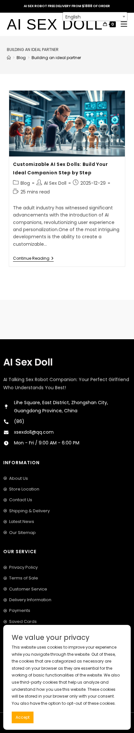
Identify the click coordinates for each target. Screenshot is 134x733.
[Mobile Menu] (121, 24)
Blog (25, 183)
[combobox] (94, 16)
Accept (23, 717)
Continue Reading (33, 258)
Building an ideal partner (56, 57)
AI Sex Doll (55, 24)
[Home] (9, 57)
